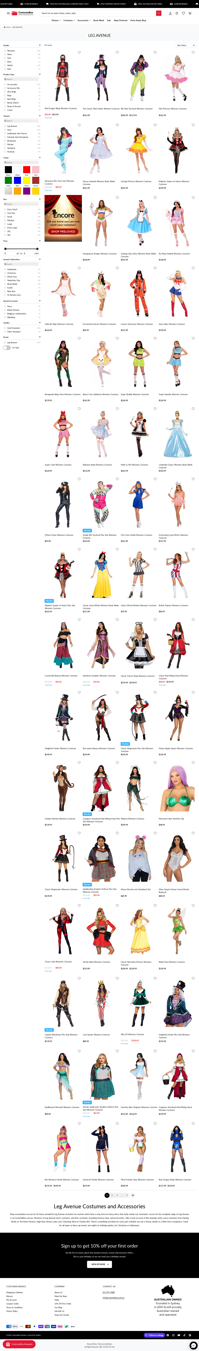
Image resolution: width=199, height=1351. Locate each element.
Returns (9, 1296)
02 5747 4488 (109, 1292)
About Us (58, 1292)
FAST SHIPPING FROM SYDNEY (78, 4)
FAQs (57, 1300)
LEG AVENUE (17, 27)
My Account (11, 1300)
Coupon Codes (12, 1304)
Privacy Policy (12, 1311)
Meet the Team (61, 1296)
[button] (8, 13)
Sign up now (98, 1264)
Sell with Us (59, 1311)
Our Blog (58, 1307)
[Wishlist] (183, 13)
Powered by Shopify (34, 1335)
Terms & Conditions (14, 1307)
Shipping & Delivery (14, 1292)
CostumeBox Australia (19, 1335)
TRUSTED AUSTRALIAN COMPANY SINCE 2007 (33, 4)
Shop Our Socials (62, 1315)
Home (8, 27)
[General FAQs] (177, 13)
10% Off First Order (63, 1304)
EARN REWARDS (145, 4)
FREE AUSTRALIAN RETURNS (115, 4)
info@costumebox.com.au (113, 1298)
